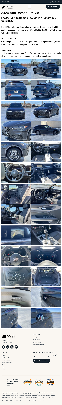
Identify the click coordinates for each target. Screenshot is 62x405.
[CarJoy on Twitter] (59, 2)
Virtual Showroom (7, 360)
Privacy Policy (5, 400)
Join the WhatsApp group (41, 360)
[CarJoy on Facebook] (50, 2)
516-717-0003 (36, 340)
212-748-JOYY (5, 1)
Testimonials (5, 365)
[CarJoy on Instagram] (53, 2)
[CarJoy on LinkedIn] (56, 2)
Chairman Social (39, 400)
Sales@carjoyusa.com (38, 344)
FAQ (3, 367)
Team (3, 355)
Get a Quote (5, 357)
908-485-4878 (37, 342)
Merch (3, 370)
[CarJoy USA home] (7, 7)
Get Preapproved (7, 362)
